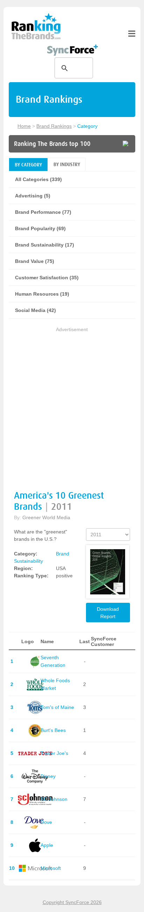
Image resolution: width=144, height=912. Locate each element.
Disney (48, 776)
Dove (46, 822)
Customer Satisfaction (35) (47, 277)
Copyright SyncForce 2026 (72, 902)
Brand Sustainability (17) (44, 245)
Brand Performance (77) (43, 212)
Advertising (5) (32, 195)
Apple (47, 845)
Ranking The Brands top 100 (52, 143)
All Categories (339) (38, 179)
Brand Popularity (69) (40, 228)
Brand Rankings (54, 126)
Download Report (108, 612)
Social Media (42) (35, 310)
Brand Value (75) (34, 261)
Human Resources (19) (42, 294)
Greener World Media (46, 517)
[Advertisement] (72, 405)
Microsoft (51, 868)
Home (24, 126)
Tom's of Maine (57, 707)
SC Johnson (54, 799)
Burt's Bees (53, 730)
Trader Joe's (54, 753)
